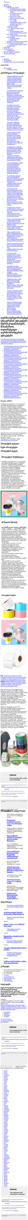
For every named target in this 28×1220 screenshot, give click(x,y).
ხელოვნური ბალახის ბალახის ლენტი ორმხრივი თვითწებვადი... (15, 143)
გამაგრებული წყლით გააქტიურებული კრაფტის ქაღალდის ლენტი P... (14, 215)
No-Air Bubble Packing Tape (19, 1008)
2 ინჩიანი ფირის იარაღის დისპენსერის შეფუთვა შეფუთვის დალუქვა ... (14, 184)
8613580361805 (5, 1022)
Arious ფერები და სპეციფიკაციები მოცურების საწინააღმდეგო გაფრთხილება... (13, 854)
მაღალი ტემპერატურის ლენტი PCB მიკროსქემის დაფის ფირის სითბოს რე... (15, 312)
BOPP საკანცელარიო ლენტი (18, 44)
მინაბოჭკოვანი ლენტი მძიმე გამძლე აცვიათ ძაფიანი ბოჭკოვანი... (15, 286)
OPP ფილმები (11, 37)
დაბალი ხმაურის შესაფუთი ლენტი (11, 1006)
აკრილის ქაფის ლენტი (16, 28)
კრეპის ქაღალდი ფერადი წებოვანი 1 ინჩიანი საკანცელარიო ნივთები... (15, 869)
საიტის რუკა (4, 1003)
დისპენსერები (11, 46)
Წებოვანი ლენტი (15, 16)
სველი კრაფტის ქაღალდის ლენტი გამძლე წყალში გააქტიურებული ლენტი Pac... (15, 228)
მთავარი (6, 4)
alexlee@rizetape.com (9, 978)
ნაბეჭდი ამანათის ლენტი (8, 1009)
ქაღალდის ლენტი (12, 34)
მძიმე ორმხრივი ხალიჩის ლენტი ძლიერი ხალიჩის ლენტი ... (14, 86)
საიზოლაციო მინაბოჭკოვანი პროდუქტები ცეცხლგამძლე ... (13, 896)
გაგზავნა (3, 999)
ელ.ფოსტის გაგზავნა (7, 1020)
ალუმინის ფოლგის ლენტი (18, 9)
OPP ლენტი (10, 29)
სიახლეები (7, 47)
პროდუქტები (7, 6)
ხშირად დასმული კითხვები (12, 52)
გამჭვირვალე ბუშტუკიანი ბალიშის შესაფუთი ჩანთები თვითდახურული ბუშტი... (15, 159)
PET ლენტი (13, 19)
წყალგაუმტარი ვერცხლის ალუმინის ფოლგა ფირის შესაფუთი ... (14, 838)
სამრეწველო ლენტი (13, 7)
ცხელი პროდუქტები (18, 1002)
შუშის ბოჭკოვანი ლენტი (17, 18)
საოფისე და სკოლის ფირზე (15, 43)
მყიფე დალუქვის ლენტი (8, 1005)
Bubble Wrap (13, 40)
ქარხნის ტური (11, 50)
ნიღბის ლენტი (14, 25)
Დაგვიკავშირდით (9, 53)
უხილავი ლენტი (20, 1005)
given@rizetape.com (9, 976)
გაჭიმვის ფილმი (15, 38)
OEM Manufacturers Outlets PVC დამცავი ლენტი (14, 881)
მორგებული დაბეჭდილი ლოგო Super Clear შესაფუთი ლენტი (14, 822)
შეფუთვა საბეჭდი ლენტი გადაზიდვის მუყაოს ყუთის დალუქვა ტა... (14, 298)
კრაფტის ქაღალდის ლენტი (18, 35)
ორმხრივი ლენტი (12, 27)
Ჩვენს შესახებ (8, 49)
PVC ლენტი (13, 21)
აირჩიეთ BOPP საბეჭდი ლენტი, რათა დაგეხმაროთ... (15, 962)
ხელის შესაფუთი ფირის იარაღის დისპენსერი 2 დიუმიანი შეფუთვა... (14, 172)
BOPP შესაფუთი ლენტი (16, 31)
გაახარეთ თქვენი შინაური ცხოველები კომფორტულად (14, 913)
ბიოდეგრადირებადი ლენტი (18, 32)
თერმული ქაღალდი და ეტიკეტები (17, 41)
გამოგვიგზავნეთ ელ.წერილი (9, 440)
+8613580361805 (8, 981)
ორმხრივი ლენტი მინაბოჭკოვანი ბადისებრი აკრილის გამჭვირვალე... (14, 275)
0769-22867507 (8, 979)
